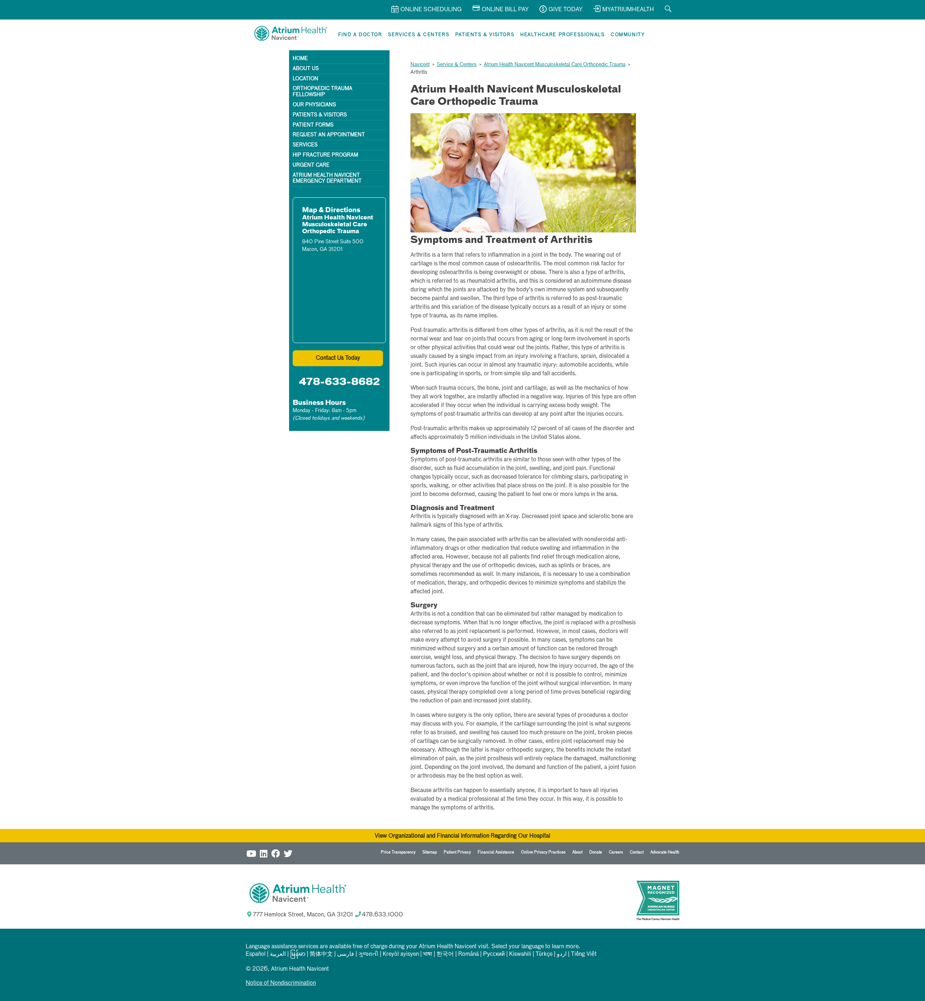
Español (256, 954)
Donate (595, 852)
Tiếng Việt (584, 954)
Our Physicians (314, 104)
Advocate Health (664, 852)
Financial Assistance (496, 852)
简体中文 (321, 954)
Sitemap (429, 852)
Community (628, 35)
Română (468, 954)
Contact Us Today (338, 358)
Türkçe (543, 954)
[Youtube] (251, 853)
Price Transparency (398, 852)
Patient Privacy (457, 852)
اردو (562, 954)
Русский (494, 954)
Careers (616, 852)
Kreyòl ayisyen (401, 954)
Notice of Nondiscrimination (281, 983)
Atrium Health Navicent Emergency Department (327, 178)
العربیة (278, 954)
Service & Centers (457, 64)
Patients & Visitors (484, 35)
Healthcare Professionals (562, 35)
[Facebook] (275, 853)
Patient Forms (313, 125)
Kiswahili (520, 954)
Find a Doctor (360, 35)
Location (305, 78)
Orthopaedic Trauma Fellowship (322, 91)
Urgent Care (311, 165)
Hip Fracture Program (325, 155)
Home (300, 58)
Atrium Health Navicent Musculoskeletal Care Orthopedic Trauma (554, 64)
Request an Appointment (329, 134)
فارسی (345, 954)
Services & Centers (418, 35)
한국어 (445, 954)
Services (305, 144)
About (577, 852)
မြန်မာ (297, 954)
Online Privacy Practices (543, 852)
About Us (306, 68)
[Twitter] (288, 853)
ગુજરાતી (368, 954)
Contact (637, 852)
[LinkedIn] (263, 853)
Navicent (420, 64)
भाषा (427, 954)
